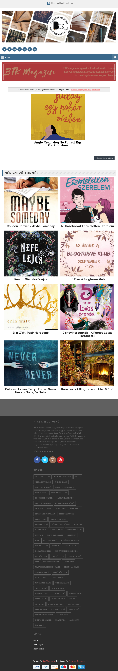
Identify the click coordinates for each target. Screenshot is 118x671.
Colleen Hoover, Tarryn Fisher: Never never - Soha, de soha (30, 391)
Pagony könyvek (43, 593)
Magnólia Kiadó (71, 567)
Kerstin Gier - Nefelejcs (30, 279)
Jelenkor (71, 535)
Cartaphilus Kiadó (65, 498)
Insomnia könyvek (55, 535)
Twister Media (72, 604)
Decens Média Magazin (45, 514)
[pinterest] (35, 49)
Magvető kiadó (42, 572)
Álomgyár (74, 620)
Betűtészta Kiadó (59, 493)
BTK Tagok (38, 644)
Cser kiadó (75, 508)
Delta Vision (40, 519)
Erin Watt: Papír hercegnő (31, 332)
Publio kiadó (41, 599)
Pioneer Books (75, 593)
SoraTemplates (49, 661)
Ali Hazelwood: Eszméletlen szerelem (87, 226)
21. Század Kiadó (42, 477)
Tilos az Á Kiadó (55, 604)
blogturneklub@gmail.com (62, 3)
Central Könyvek (43, 503)
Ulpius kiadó (41, 609)
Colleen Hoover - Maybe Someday (31, 226)
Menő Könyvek (42, 577)
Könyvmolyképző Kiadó (66, 551)
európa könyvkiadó (44, 615)
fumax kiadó (63, 615)
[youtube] (29, 49)
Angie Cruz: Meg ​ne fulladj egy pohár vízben (58, 144)
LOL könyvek (41, 556)
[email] (24, 49)
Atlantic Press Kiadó (64, 487)
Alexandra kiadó (43, 482)
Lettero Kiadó (74, 556)
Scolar (72, 599)
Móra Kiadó (58, 577)
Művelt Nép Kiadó (43, 583)
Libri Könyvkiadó (51, 562)
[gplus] (14, 49)
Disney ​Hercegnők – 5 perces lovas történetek (87, 334)
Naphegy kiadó (62, 583)
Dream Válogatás (58, 519)
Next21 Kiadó (41, 588)
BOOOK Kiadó (41, 493)
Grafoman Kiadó (74, 530)
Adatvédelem (39, 649)
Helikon (39, 535)
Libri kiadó (68, 562)
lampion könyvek (43, 620)
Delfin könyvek (66, 514)
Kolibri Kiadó (41, 546)
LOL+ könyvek (57, 556)
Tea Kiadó (39, 604)
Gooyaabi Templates (77, 661)
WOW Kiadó (74, 609)
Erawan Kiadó (41, 524)
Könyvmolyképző (43, 551)
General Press (56, 530)
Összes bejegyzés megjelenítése (85, 89)
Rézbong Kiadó (58, 599)
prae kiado (60, 620)
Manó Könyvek (60, 572)
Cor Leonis (61, 508)
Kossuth (56, 546)
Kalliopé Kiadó (50, 540)
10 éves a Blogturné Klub (87, 279)
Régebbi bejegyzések (104, 158)
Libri (37, 562)
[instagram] (19, 49)
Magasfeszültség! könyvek (47, 567)
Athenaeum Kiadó (43, 487)
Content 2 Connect (44, 508)
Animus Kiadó (61, 482)
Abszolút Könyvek (62, 477)
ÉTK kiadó (39, 625)
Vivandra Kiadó (58, 609)
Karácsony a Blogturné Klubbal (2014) (87, 389)
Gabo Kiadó (40, 530)
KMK (37, 540)
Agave (78, 477)
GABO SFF (78, 524)
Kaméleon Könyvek (70, 540)
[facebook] (9, 49)
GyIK (36, 640)
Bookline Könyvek (44, 498)
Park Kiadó (60, 593)
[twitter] (4, 49)
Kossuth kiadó (70, 546)
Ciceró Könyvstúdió (64, 503)
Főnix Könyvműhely (61, 524)
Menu (7, 57)
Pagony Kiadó (57, 588)
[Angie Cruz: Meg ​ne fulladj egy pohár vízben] (58, 117)
